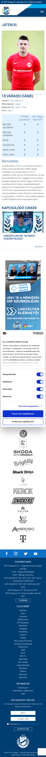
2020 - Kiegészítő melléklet (23, 572)
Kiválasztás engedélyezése (23, 422)
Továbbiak (23, 600)
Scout (23, 653)
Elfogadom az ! (24, 724)
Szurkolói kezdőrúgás (23, 644)
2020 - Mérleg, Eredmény (23, 575)
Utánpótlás (23, 659)
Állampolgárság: (8, 104)
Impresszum (23, 688)
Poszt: (4, 110)
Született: (5, 101)
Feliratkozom (23, 729)
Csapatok (23, 616)
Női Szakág (23, 662)
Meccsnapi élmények (23, 641)
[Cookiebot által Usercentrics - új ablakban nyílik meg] (33, 333)
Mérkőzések (23, 619)
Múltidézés (23, 626)
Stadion (23, 671)
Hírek (23, 613)
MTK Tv (23, 656)
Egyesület (23, 674)
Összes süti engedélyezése (23, 414)
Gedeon (23, 635)
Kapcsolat (23, 677)
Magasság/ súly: (8, 107)
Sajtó (23, 650)
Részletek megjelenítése (29, 406)
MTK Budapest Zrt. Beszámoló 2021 (23, 590)
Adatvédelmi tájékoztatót (29, 724)
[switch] (40, 382)
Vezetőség (23, 632)
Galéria (23, 638)
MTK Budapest (23, 623)
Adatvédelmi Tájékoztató (23, 691)
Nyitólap (23, 610)
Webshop (23, 668)
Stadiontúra (23, 647)
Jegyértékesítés (23, 665)
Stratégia (23, 629)
